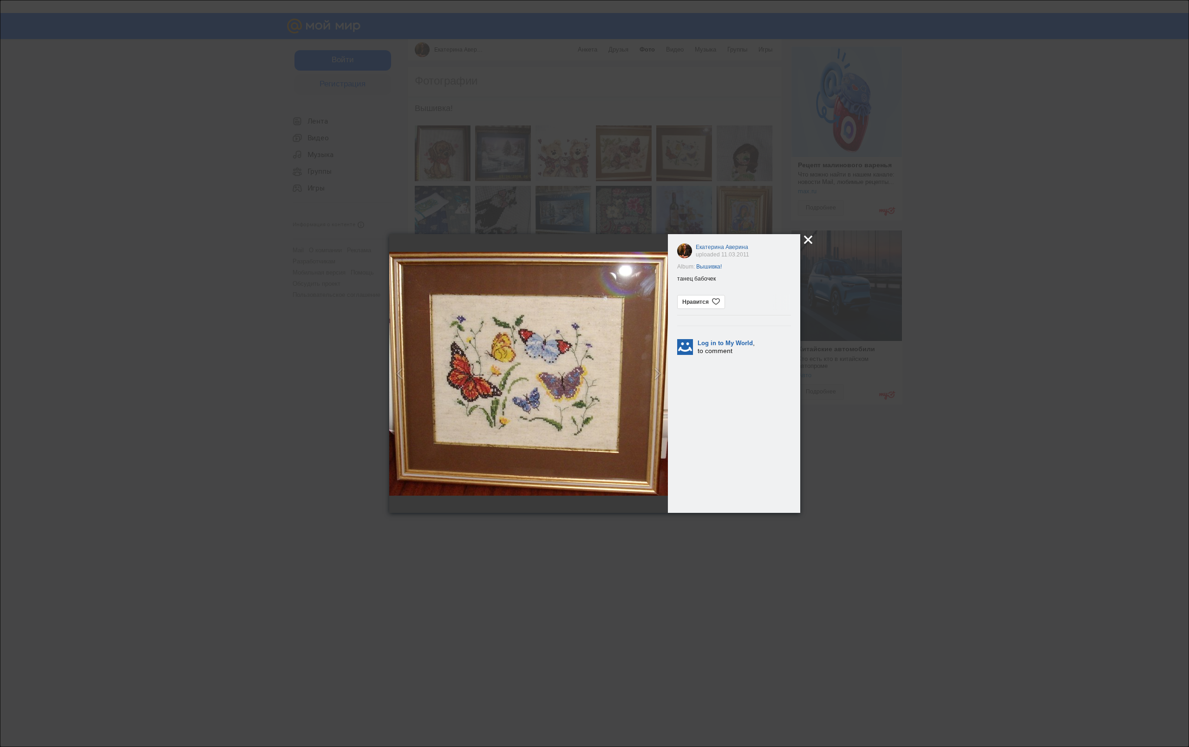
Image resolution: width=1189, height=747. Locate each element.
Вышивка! (709, 266)
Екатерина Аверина (722, 247)
